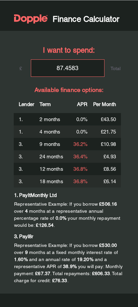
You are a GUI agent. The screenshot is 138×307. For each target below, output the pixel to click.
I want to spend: (69, 50)
